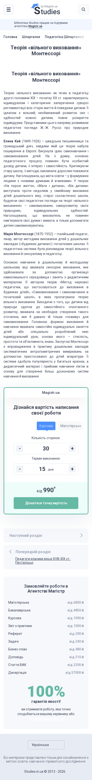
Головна (10, 37)
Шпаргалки (31, 37)
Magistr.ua (35, 26)
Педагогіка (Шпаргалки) (64, 37)
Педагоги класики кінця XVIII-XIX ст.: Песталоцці (43, 561)
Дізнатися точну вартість (46, 503)
